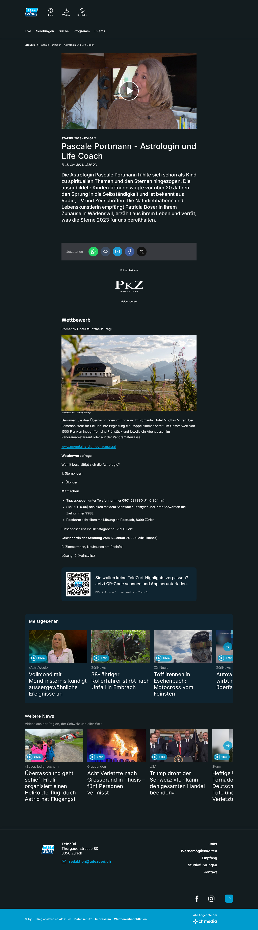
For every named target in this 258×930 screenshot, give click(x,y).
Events (100, 31)
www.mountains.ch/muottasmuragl (88, 446)
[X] (142, 251)
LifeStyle (30, 44)
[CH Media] (205, 921)
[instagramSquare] (211, 899)
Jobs (213, 844)
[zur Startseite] (31, 12)
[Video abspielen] (129, 91)
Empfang (209, 858)
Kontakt (210, 872)
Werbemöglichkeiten (199, 851)
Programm (82, 31)
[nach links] (30, 646)
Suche (64, 31)
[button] (105, 251)
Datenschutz (83, 919)
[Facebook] (129, 251)
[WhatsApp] (93, 251)
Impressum (103, 919)
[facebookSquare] (197, 899)
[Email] (117, 251)
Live (28, 31)
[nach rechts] (227, 646)
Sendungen (45, 31)
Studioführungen (202, 865)
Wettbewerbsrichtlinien (130, 919)
